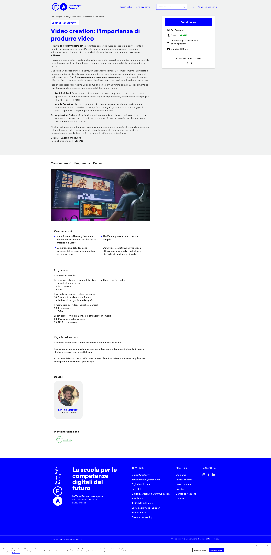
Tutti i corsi (137, 498)
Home (53, 17)
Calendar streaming (142, 517)
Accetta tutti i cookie (216, 550)
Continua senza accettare (262, 545)
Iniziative (180, 489)
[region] (135, 549)
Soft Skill (136, 489)
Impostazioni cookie (200, 550)
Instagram (204, 474)
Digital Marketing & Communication (151, 493)
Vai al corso (188, 22)
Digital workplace (141, 484)
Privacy (216, 539)
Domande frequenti (186, 493)
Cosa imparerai (61, 163)
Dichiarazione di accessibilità (198, 539)
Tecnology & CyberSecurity (146, 479)
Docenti (98, 163)
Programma (82, 163)
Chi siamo (181, 474)
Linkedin (213, 474)
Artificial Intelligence (142, 503)
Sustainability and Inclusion (146, 507)
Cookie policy (177, 539)
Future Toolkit (139, 512)
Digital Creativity (63, 17)
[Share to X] (188, 63)
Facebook (208, 474)
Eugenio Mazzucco (71, 137)
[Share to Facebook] (183, 63)
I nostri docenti (184, 479)
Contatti (180, 498)
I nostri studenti (184, 484)
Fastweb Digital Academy (58, 486)
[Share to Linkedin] (192, 63)
